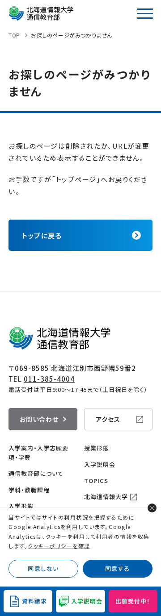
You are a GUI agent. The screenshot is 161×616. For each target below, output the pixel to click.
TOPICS (96, 480)
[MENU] (145, 13)
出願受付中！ (132, 601)
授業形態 (96, 448)
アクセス (108, 419)
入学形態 (21, 506)
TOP (14, 35)
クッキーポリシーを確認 (59, 545)
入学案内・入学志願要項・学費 (38, 453)
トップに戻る (42, 235)
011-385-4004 (49, 378)
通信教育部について (36, 473)
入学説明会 (99, 464)
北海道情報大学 (106, 496)
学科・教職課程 (29, 490)
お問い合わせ (39, 419)
